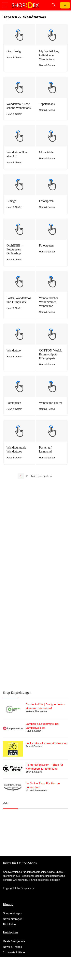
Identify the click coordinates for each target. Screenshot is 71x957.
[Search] (53, 5)
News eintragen (12, 918)
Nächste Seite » (41, 476)
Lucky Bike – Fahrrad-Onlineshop (46, 743)
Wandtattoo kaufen (51, 402)
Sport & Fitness (34, 771)
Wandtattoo (14, 350)
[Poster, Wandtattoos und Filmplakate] (19, 274)
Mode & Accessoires (37, 790)
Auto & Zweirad (34, 746)
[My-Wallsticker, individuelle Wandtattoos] (51, 27)
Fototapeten (46, 201)
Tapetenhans (47, 104)
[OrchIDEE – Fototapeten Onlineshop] (19, 221)
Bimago (11, 201)
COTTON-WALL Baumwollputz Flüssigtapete (50, 354)
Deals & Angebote (14, 941)
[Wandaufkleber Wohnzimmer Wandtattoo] (51, 274)
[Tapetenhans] (51, 79)
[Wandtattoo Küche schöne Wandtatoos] (19, 79)
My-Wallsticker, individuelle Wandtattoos (49, 55)
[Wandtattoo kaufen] (51, 379)
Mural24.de (46, 152)
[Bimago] (19, 177)
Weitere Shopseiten (36, 711)
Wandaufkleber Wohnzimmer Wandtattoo (48, 302)
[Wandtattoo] (19, 326)
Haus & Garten (14, 57)
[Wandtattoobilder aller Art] (19, 128)
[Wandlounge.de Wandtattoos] (19, 423)
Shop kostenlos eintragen (45, 879)
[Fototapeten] (51, 177)
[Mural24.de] (51, 128)
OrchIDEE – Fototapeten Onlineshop (14, 249)
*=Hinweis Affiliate (14, 952)
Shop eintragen (65, 5)
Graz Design (14, 51)
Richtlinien (9, 924)
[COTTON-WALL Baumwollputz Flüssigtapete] (51, 326)
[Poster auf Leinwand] (51, 423)
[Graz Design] (19, 27)
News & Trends (12, 946)
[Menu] (4, 5)
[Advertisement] (35, 829)
